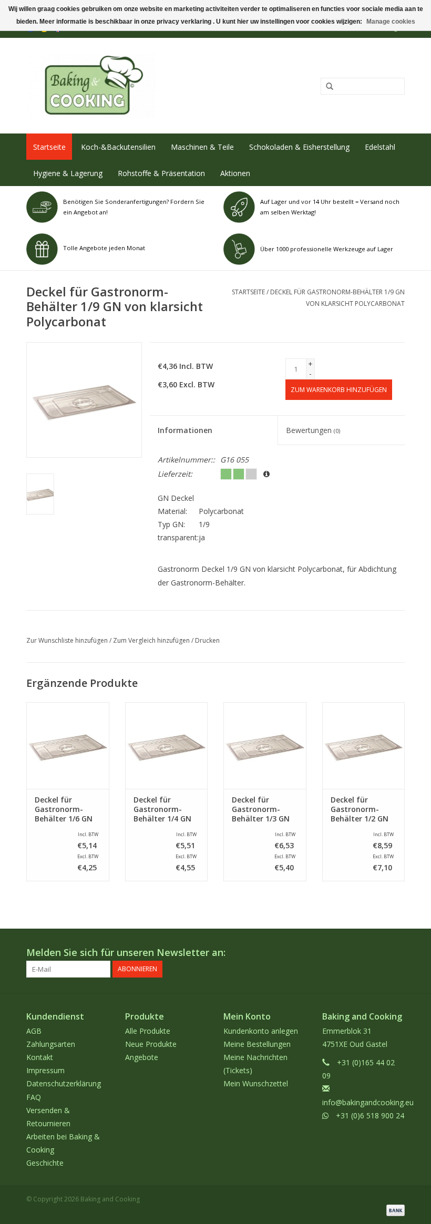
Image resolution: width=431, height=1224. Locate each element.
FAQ (33, 1097)
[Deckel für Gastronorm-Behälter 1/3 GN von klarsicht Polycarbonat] (264, 745)
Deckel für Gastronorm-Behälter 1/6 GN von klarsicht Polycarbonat (64, 809)
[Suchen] (326, 87)
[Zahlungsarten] (394, 1209)
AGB (34, 1031)
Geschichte (45, 1163)
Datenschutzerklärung (63, 1083)
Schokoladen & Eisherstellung (299, 147)
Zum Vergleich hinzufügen (152, 640)
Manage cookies (390, 21)
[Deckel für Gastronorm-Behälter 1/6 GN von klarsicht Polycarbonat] (67, 745)
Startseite (49, 147)
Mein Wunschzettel (255, 1083)
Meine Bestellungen (257, 1044)
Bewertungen (313, 430)
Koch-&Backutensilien (118, 147)
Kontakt (39, 1057)
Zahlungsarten (50, 1044)
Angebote (141, 1057)
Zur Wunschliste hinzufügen (67, 640)
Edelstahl (380, 147)
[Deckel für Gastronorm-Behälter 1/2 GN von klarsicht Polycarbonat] (363, 745)
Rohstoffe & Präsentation (161, 173)
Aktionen (235, 173)
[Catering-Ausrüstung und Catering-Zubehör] (138, 86)
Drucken (207, 640)
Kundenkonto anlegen (260, 1031)
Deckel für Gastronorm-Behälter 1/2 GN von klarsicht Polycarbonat (359, 809)
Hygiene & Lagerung (67, 173)
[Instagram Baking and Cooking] (396, 952)
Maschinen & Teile (202, 147)
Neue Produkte (151, 1044)
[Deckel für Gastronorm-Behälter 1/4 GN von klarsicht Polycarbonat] (166, 745)
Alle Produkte (147, 1031)
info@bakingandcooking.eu (368, 1102)
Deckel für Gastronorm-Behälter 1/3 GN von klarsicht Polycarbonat (261, 809)
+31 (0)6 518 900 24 (370, 1115)
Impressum (45, 1070)
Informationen (185, 430)
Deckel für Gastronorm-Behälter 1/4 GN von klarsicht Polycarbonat (162, 809)
